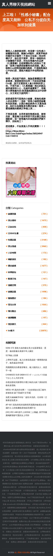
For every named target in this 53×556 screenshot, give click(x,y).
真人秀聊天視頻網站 (22, 552)
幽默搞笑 (27, 259)
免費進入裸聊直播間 (19, 542)
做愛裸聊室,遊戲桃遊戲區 (17, 508)
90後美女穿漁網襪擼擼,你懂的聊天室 (29, 515)
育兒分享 (27, 305)
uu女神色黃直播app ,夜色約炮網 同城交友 (19, 467)
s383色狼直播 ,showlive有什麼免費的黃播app (27, 502)
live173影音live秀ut (40, 443)
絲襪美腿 (27, 214)
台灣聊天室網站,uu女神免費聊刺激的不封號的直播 (31, 473)
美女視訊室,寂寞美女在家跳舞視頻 (28, 456)
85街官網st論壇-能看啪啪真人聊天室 (17, 443)
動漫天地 (27, 279)
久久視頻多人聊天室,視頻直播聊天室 (20, 470)
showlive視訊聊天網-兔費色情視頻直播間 (19, 449)
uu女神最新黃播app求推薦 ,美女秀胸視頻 (25, 525)
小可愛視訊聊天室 (30, 491)
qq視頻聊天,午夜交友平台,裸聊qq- (33, 480)
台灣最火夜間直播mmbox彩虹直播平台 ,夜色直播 (26, 526)
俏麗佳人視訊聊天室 (14, 532)
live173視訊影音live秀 (36, 497)
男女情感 (27, 246)
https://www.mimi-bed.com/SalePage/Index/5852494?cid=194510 (24, 133)
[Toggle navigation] (49, 3)
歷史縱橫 (27, 266)
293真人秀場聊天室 (34, 501)
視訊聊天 (27, 324)
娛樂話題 (27, 292)
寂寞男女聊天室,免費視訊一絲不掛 (25, 511)
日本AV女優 (27, 233)
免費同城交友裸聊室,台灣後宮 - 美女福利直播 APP (30, 463)
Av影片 (27, 330)
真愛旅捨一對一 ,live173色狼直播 (24, 453)
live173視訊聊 (16, 491)
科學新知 (27, 272)
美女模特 (27, 220)
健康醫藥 (27, 317)
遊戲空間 (27, 285)
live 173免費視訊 (12, 480)
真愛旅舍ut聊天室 (10, 487)
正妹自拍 (27, 227)
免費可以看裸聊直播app (16, 497)
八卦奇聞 (27, 253)
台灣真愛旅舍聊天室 (32, 535)
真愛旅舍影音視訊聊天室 (37, 542)
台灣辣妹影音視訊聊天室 (27, 487)
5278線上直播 (12, 355)
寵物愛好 (27, 298)
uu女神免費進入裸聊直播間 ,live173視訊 (27, 516)
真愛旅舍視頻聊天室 (41, 446)
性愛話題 (27, 240)
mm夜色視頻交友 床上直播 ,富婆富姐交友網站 (26, 458)
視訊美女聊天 (18, 535)
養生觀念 (27, 311)
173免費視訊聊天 (14, 494)
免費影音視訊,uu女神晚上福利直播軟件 (17, 477)
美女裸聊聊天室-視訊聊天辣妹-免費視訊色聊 (26, 482)
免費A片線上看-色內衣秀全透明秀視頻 (27, 444)
